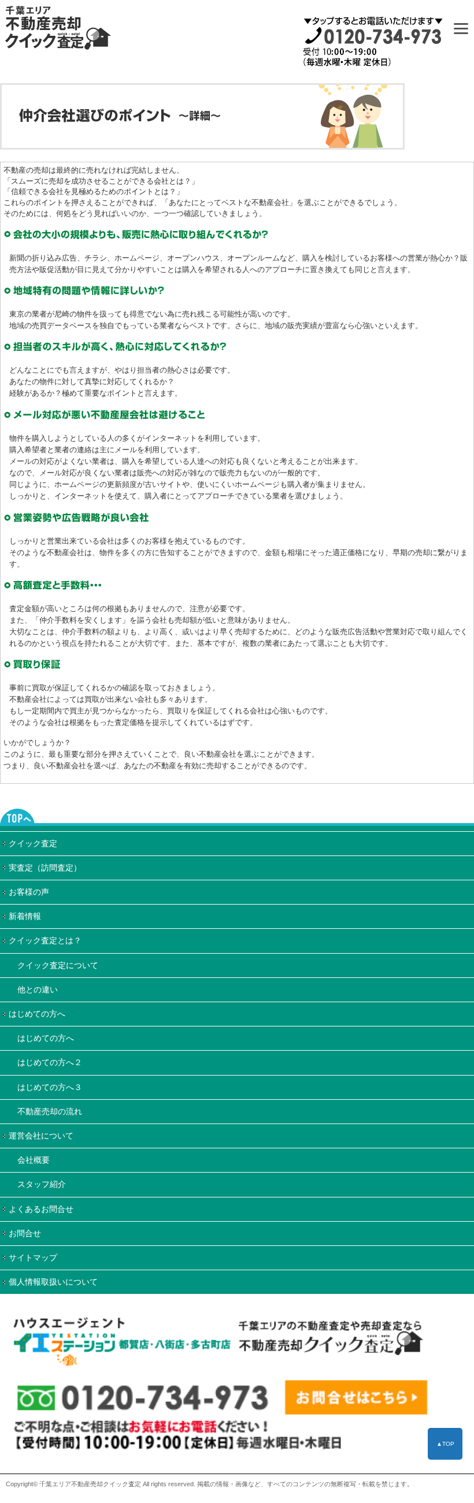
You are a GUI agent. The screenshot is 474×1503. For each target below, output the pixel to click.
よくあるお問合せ (41, 1209)
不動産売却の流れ (49, 1111)
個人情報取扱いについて (53, 1281)
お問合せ (25, 1233)
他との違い (37, 989)
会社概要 (33, 1160)
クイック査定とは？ (45, 940)
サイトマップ (33, 1257)
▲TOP (445, 1444)
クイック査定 (33, 843)
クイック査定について (57, 965)
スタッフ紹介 (41, 1184)
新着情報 (25, 916)
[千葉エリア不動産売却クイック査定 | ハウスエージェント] (219, 1372)
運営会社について (41, 1135)
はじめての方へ (37, 1013)
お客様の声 (29, 891)
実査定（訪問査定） (45, 867)
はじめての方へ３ (49, 1087)
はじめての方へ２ (49, 1062)
